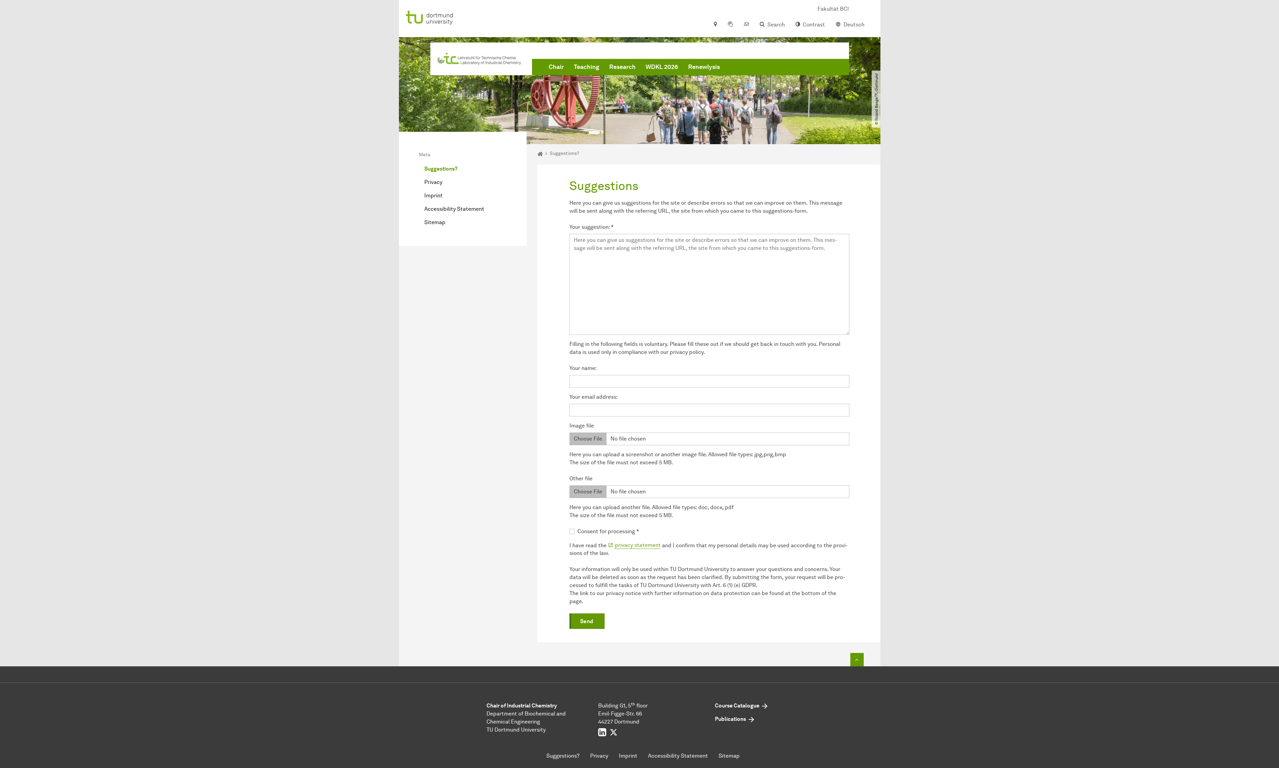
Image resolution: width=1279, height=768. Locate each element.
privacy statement (638, 545)
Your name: (583, 368)
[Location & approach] (715, 24)
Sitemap (434, 222)
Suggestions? (440, 169)
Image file (581, 425)
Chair (556, 67)
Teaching (586, 67)
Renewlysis (704, 67)
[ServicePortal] (730, 24)
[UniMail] (746, 24)
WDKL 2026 (662, 67)
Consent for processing (608, 531)
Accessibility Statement (454, 209)
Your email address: (593, 397)
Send (587, 621)
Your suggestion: (591, 227)
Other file (581, 478)
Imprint (433, 195)
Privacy (433, 182)
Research (622, 67)
